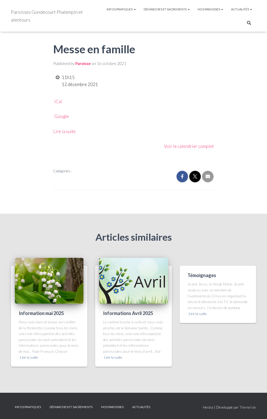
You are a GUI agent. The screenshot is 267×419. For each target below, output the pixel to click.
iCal (58, 101)
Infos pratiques (120, 9)
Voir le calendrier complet (189, 146)
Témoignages (201, 275)
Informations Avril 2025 (128, 313)
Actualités (240, 9)
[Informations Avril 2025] (133, 280)
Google (61, 116)
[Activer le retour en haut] (256, 408)
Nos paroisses (209, 9)
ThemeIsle (247, 407)
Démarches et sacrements (165, 9)
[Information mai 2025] (49, 280)
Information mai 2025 (41, 313)
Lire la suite (64, 131)
